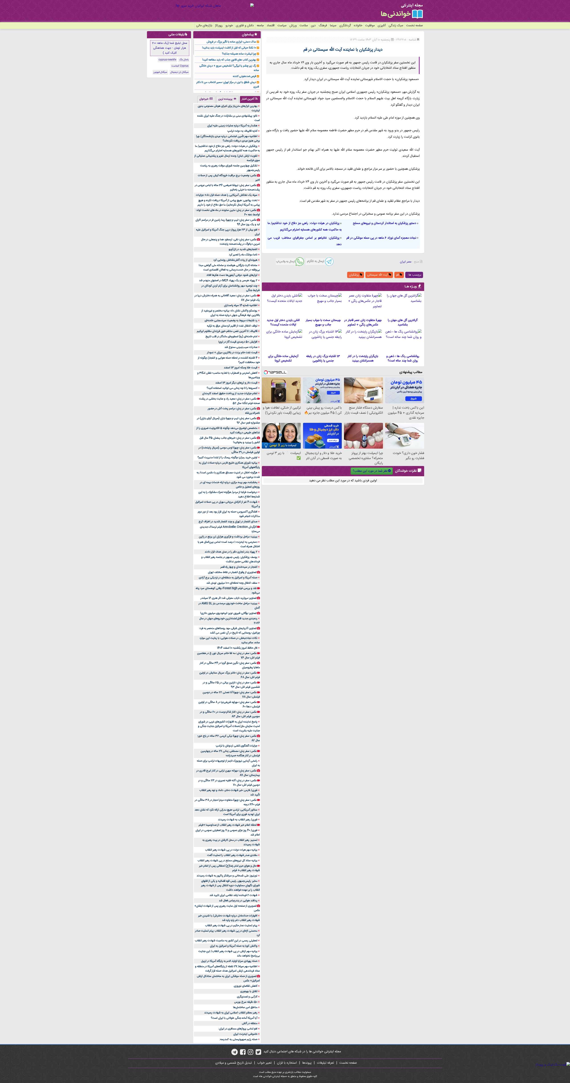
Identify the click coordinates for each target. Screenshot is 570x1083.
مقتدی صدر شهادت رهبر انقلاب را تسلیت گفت (232, 855)
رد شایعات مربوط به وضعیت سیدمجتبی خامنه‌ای (231, 320)
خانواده (358, 25)
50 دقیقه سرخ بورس (245, 1002)
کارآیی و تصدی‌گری (247, 996)
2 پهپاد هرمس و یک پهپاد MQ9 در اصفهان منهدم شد (228, 280)
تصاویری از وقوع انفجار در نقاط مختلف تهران (232, 572)
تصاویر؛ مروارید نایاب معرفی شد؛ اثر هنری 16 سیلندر (228, 598)
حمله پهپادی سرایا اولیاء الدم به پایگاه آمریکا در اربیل (229, 961)
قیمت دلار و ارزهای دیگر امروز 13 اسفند (236, 383)
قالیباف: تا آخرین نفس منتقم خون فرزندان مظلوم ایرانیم (227, 331)
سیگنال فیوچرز (160, 72)
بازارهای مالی (204, 25)
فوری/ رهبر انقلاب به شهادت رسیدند (237, 819)
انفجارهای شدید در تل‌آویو (243, 249)
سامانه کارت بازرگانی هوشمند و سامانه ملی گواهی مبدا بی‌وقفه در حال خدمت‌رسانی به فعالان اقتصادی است (229, 267)
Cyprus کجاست (180, 66)
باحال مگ (184, 60)
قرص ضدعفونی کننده (244, 76)
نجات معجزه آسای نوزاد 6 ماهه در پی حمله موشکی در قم (381, 238)
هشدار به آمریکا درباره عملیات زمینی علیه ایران (232, 125)
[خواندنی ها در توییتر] (258, 1053)
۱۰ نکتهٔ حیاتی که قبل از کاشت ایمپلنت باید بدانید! (229, 48)
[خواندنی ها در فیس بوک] (243, 1053)
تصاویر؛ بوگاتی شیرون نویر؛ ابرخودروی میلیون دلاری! (228, 613)
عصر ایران (405, 261)
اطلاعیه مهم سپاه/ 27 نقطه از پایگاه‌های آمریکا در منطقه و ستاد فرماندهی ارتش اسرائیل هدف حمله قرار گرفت (227, 968)
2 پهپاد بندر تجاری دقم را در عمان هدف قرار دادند (231, 552)
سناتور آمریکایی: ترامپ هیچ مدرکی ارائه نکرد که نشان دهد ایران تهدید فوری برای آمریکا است (227, 812)
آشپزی (382, 25)
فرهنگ (323, 25)
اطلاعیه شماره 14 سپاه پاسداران (240, 305)
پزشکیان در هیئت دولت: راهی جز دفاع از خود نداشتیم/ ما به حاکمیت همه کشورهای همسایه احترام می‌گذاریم (227, 148)
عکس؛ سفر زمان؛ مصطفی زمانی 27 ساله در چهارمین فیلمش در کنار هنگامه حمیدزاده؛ (230, 753)
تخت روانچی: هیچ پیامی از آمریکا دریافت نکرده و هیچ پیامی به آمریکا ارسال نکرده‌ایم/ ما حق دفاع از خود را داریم (228, 202)
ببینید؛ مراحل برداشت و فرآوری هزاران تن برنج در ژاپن (228, 536)
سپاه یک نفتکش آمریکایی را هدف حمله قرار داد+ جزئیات (226, 195)
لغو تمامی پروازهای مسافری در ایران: (237, 1029)
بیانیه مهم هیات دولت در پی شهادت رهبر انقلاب (231, 850)
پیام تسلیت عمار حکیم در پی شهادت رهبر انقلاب (231, 925)
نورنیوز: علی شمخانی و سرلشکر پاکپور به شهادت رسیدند (227, 875)
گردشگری (345, 25)
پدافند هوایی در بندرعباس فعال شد (238, 900)
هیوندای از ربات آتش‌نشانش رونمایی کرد (235, 260)
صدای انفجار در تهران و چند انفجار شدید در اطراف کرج (228, 521)
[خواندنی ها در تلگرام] (234, 1053)
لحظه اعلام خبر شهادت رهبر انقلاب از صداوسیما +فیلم (228, 825)
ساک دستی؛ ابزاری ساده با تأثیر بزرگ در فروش (231, 42)
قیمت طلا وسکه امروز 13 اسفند (240, 367)
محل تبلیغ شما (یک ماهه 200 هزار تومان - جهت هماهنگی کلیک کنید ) (169, 48)
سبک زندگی (396, 25)
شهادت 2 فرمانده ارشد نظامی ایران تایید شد (233, 895)
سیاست (282, 25)
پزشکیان (354, 274)
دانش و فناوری (245, 25)
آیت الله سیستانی (378, 274)
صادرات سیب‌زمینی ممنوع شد (240, 347)
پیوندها (306, 1063)
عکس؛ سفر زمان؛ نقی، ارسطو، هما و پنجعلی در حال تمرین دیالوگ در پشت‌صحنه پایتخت (230, 241)
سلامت (303, 25)
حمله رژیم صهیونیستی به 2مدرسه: (238, 1039)
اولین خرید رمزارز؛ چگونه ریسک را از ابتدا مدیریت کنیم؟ (227, 457)
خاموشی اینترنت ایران (245, 1034)
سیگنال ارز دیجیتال (179, 72)
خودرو (229, 25)
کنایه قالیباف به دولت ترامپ (242, 131)
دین (313, 25)
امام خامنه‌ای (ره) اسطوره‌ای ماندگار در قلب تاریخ (231, 336)
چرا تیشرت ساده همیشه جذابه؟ (239, 54)
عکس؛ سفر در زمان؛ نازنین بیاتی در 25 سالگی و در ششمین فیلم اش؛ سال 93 (231, 684)
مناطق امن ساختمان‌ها (245, 1007)
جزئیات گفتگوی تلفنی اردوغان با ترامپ (236, 746)
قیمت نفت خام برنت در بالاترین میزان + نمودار (232, 352)
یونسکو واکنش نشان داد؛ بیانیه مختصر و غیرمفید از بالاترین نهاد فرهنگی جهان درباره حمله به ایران (231, 313)
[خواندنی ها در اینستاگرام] (250, 1053)
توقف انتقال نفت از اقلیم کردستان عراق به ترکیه (232, 326)
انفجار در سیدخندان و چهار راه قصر (238, 567)
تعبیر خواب (264, 1063)
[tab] (250, 99)
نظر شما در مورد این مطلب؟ (370, 471)
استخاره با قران (287, 1063)
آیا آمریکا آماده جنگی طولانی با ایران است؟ (234, 1018)
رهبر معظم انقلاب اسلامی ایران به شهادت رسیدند (230, 1012)
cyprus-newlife (167, 60)
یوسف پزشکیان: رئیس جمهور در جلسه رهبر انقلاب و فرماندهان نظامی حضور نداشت (230, 559)
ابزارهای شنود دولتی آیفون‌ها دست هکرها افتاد (231, 275)
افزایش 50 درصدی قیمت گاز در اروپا (237, 342)
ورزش (293, 25)
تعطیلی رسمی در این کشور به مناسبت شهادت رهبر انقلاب (226, 940)
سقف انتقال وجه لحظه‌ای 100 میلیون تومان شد (231, 583)
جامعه (260, 25)
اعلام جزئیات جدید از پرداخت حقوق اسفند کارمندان (229, 393)
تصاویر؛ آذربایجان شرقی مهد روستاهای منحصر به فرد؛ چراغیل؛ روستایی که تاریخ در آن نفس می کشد (229, 630)
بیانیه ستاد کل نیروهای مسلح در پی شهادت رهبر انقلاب (227, 860)
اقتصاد (271, 25)
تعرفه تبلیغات (325, 1063)
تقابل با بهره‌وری (248, 991)
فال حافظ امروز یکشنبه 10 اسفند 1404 (237, 648)
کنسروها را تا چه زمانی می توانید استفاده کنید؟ (232, 388)
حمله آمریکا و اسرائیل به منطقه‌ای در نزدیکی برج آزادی (228, 577)
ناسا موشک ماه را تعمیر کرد (243, 254)
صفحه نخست (414, 25)
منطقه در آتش (249, 1023)
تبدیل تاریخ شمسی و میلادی (233, 1063)
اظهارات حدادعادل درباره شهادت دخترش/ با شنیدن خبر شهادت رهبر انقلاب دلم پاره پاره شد (229, 918)
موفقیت (370, 25)
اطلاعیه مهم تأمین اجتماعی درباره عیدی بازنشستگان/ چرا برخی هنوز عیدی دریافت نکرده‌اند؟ (228, 138)
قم (398, 274)
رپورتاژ (219, 25)
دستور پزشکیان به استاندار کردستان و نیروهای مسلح (384, 223)
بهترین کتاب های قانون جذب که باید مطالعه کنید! (229, 60)
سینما (333, 25)
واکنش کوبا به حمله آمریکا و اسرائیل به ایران (233, 946)
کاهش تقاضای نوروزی (245, 986)
